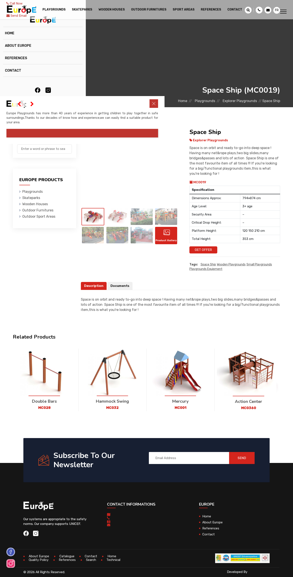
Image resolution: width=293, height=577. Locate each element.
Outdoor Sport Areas (38, 216)
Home (9, 33)
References (211, 9)
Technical (113, 560)
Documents (119, 286)
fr (277, 10)
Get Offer (203, 250)
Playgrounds (32, 192)
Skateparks (31, 198)
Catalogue (66, 556)
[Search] (68, 146)
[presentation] (19, 104)
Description (93, 286)
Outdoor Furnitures (37, 210)
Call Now (16, 3)
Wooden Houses (35, 204)
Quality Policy (38, 560)
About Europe (18, 46)
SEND (242, 458)
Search (91, 560)
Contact (234, 9)
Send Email (18, 16)
